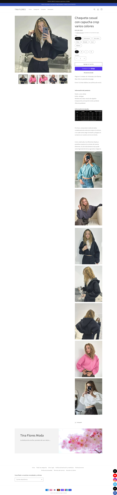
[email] (115, 484)
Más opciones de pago (88, 72)
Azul (92, 42)
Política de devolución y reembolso (65, 467)
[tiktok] (115, 489)
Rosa (77, 42)
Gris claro (96, 38)
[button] (94, 9)
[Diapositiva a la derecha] (70, 79)
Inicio (33, 467)
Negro (78, 38)
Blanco (78, 45)
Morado (85, 42)
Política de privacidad (46, 470)
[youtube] (115, 476)
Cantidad (77, 55)
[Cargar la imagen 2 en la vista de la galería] (33, 79)
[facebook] (115, 493)
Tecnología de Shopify (62, 492)
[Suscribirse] (41, 479)
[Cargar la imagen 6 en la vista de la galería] (53, 79)
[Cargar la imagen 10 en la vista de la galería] (63, 79)
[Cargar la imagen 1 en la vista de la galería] (23, 79)
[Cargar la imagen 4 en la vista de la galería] (43, 79)
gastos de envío (80, 32)
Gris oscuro (87, 38)
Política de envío (79, 467)
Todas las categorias (41, 467)
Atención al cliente (71, 470)
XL (91, 51)
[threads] (115, 471)
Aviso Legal (51, 467)
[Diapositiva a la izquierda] (16, 79)
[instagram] (115, 480)
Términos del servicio (59, 470)
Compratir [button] (79, 422)
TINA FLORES (55, 492)
